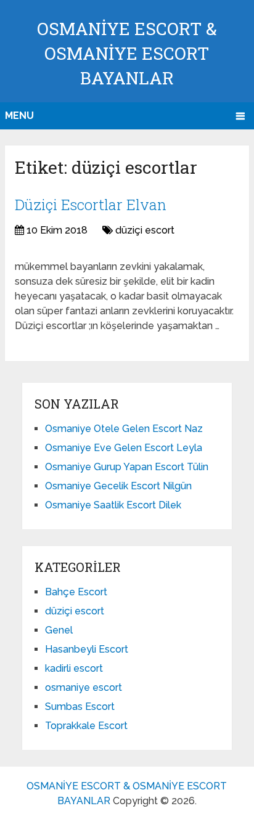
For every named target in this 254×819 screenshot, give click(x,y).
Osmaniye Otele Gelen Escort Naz (124, 428)
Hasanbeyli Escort (86, 649)
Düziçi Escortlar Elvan (90, 204)
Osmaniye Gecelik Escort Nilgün (118, 486)
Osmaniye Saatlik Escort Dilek (113, 505)
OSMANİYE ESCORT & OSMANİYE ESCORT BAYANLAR (127, 53)
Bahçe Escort (76, 592)
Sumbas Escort (80, 706)
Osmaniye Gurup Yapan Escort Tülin (126, 467)
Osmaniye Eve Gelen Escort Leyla (123, 448)
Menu (19, 115)
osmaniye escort (83, 687)
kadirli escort (74, 668)
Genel (59, 630)
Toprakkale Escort (86, 725)
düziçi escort (144, 230)
